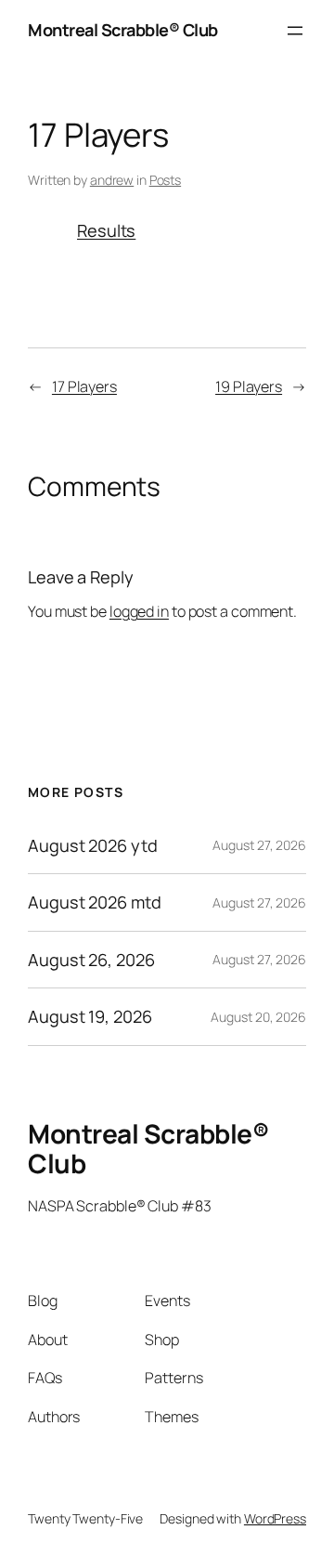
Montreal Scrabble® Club (123, 30)
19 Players (248, 386)
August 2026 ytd (93, 845)
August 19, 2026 (90, 1016)
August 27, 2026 (259, 845)
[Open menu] (295, 31)
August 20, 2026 (258, 1017)
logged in (139, 611)
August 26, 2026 (91, 959)
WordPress (275, 1518)
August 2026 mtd (94, 902)
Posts (165, 180)
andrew (112, 180)
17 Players (84, 386)
